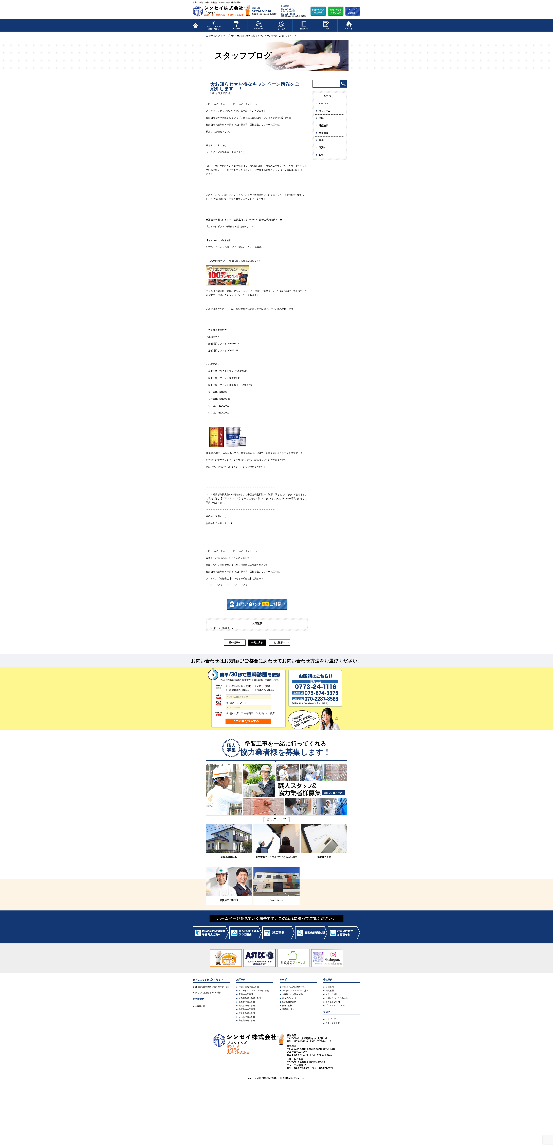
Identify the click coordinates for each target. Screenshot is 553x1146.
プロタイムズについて (336, 1005)
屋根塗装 (323, 133)
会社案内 (304, 29)
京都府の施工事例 (247, 1002)
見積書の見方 (288, 1009)
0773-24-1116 (261, 11)
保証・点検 (287, 1005)
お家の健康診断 (289, 1002)
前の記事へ (234, 642)
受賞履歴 (330, 991)
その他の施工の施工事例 (250, 998)
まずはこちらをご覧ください (214, 27)
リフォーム (325, 111)
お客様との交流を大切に (293, 994)
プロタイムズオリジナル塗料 (295, 991)
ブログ (326, 29)
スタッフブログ (226, 35)
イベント (349, 29)
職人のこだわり (289, 998)
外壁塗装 (323, 125)
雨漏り (322, 147)
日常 (321, 155)
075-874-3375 (287, 9)
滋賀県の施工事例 (247, 1005)
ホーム (212, 35)
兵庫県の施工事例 (247, 1009)
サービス (281, 29)
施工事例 (236, 28)
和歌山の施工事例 (247, 1020)
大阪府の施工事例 (247, 1013)
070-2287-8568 (288, 14)
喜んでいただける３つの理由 (208, 993)
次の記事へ (279, 642)
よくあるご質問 (333, 1002)
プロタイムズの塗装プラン (294, 987)
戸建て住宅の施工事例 (249, 987)
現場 (321, 140)
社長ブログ (331, 1019)
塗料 (321, 118)
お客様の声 (259, 28)
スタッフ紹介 (332, 994)
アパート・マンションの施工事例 (254, 991)
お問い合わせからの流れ (337, 998)
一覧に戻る (257, 642)
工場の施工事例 (246, 994)
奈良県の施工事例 (247, 1017)
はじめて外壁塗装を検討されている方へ (212, 988)
